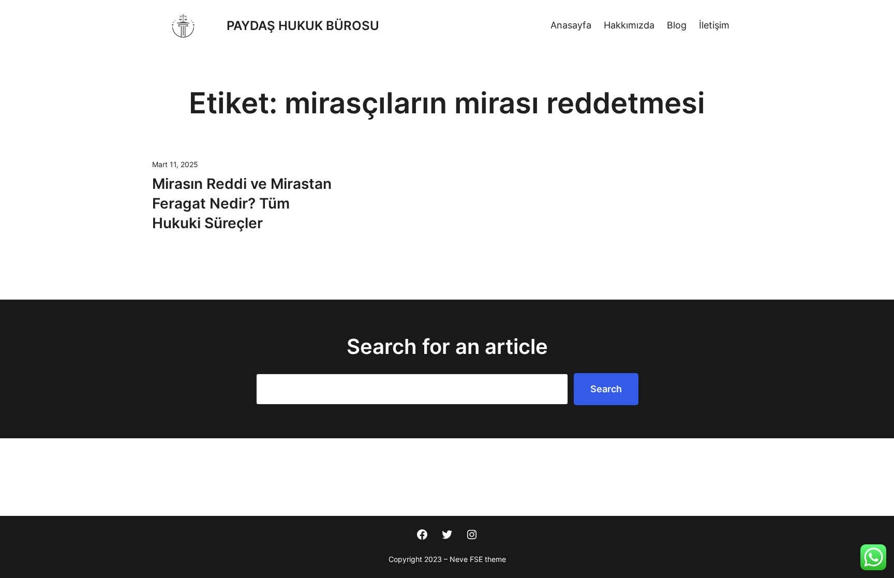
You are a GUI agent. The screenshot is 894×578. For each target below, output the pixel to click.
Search (606, 388)
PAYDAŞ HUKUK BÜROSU (303, 25)
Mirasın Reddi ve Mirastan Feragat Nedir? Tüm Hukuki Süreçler (242, 203)
